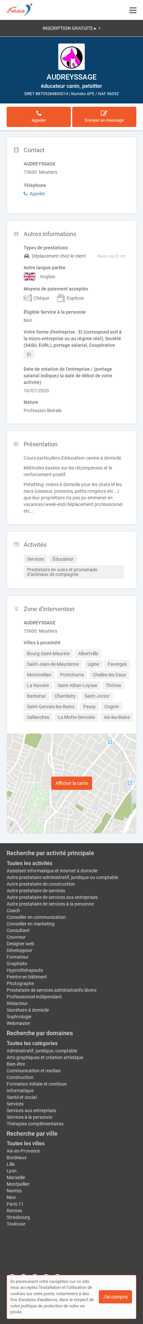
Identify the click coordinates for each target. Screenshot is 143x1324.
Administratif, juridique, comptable (42, 1050)
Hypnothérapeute (25, 970)
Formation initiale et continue (37, 1084)
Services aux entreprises (31, 1110)
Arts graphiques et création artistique (45, 1057)
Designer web (20, 943)
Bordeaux (17, 1157)
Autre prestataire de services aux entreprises (52, 897)
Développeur (19, 950)
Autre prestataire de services (36, 890)
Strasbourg (18, 1217)
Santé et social (22, 1097)
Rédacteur (17, 1003)
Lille (11, 1164)
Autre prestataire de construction (41, 884)
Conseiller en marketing (31, 923)
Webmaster (18, 1023)
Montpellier (18, 1184)
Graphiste (17, 963)
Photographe (20, 983)
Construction (20, 1077)
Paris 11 (15, 1204)
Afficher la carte (72, 783)
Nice (11, 1197)
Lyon (12, 1170)
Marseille (16, 1177)
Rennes (14, 1210)
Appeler (37, 193)
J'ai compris (115, 1296)
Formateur (18, 957)
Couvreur (16, 937)
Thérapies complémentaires (35, 1123)
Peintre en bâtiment (27, 976)
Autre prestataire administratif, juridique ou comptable (62, 877)
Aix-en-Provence (23, 1151)
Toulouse (16, 1224)
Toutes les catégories (32, 1043)
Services (15, 1103)
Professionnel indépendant (34, 996)
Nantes (14, 1190)
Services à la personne (29, 1117)
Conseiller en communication (36, 917)
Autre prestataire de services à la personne (50, 904)
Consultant (18, 930)
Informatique (20, 1090)
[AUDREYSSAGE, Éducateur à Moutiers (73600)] (71, 57)
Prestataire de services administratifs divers (51, 990)
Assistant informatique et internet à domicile (52, 870)
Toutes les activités (29, 863)
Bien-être (16, 1064)
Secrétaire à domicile (28, 1010)
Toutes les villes (26, 1143)
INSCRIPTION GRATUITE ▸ (69, 28)
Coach (13, 910)
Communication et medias (34, 1070)
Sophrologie (19, 1016)
